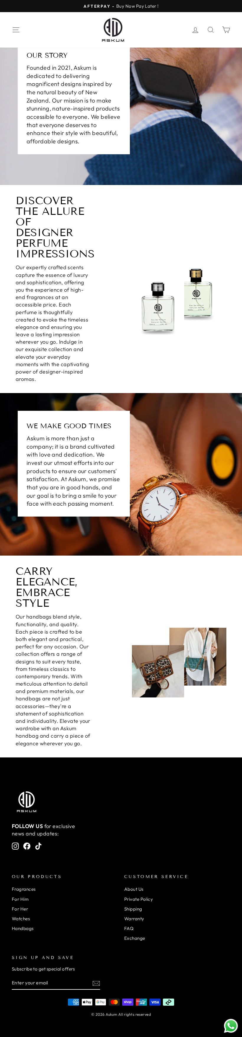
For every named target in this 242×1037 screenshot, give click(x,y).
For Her (20, 909)
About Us (133, 889)
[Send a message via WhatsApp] (231, 1026)
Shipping (133, 909)
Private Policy (138, 899)
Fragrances (24, 889)
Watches (21, 918)
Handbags (23, 928)
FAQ (128, 928)
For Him (20, 899)
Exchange (134, 938)
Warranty (134, 918)
